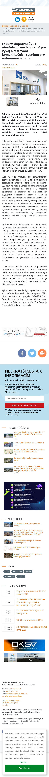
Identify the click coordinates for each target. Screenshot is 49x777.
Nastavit (24, 762)
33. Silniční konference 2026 (29, 620)
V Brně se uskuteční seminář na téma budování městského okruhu (29, 450)
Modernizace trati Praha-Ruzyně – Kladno (28, 548)
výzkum (28, 571)
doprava (21, 576)
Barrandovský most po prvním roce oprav (28, 459)
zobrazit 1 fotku (37, 103)
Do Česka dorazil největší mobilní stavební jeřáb (27, 541)
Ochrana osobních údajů (11, 700)
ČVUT (7, 571)
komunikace (9, 576)
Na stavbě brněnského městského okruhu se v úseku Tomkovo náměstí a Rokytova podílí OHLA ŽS (29, 468)
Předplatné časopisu (10, 703)
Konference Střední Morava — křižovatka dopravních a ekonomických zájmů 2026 (30, 602)
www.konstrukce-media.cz (12, 696)
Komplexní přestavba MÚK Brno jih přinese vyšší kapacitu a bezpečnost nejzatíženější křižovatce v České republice (29, 533)
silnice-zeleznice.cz (10, 26)
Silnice (25, 26)
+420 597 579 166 (11, 691)
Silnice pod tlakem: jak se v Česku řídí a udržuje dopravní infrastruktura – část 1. (29, 434)
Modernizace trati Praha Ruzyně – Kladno (28, 525)
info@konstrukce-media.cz (17, 694)
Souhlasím (24, 768)
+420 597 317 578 (15, 689)
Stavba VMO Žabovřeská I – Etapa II (29, 443)
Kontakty (5, 705)
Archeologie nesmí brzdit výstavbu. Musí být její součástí (28, 555)
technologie (17, 571)
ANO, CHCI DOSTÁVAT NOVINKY (24, 405)
